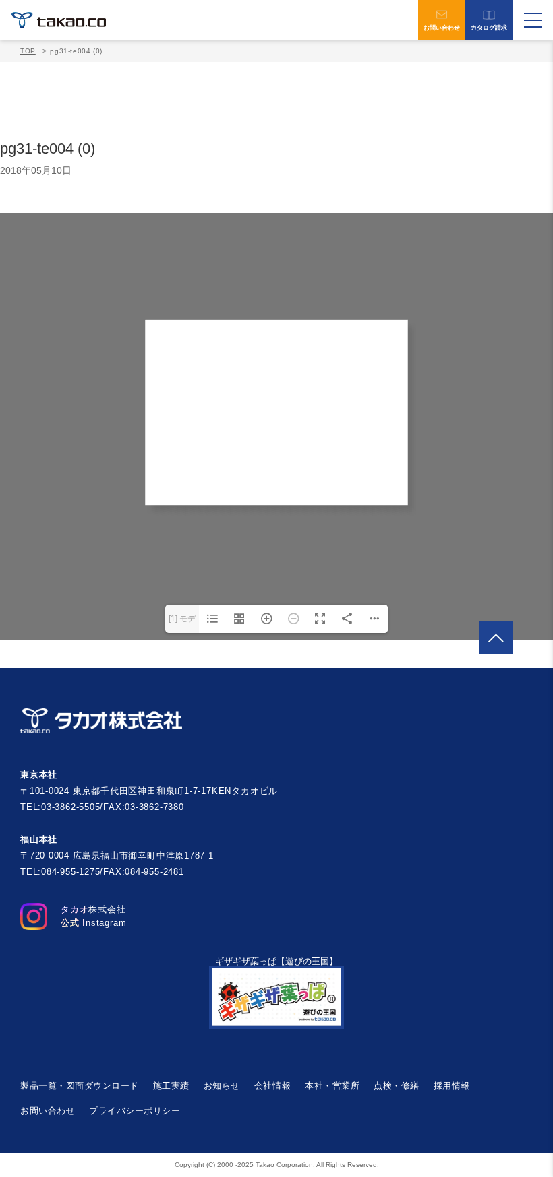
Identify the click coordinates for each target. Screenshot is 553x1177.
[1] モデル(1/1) (182, 623)
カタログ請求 (489, 27)
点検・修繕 (396, 1086)
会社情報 (272, 1086)
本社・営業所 (332, 1086)
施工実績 (171, 1086)
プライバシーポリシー (134, 1111)
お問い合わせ (442, 27)
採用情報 (452, 1086)
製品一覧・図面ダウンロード (79, 1086)
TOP (28, 51)
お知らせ (222, 1086)
